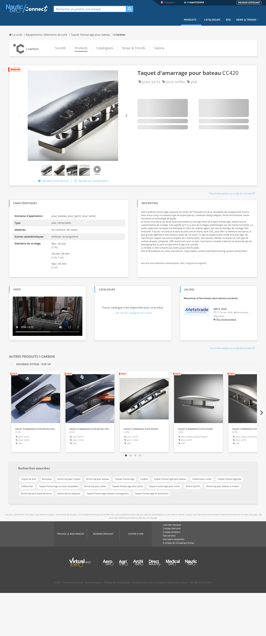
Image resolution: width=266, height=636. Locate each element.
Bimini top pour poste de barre (36, 493)
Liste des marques (172, 524)
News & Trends (246, 19)
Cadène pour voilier (202, 479)
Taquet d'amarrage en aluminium (151, 493)
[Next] (126, 115)
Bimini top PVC (193, 486)
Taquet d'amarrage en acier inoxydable (58, 486)
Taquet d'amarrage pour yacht (127, 486)
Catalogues (212, 19)
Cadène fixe (27, 486)
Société (60, 48)
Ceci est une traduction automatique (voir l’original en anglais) (173, 263)
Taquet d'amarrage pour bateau (170, 479)
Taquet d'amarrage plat (229, 479)
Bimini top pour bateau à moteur (222, 486)
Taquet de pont (28, 479)
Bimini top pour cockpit (68, 479)
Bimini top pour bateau (97, 479)
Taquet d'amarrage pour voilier (164, 486)
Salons (159, 48)
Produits (190, 19)
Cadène (144, 479)
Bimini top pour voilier (95, 486)
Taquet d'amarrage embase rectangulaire (107, 493)
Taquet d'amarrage (124, 479)
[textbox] (90, 9)
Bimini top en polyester (69, 493)
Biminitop (47, 479)
